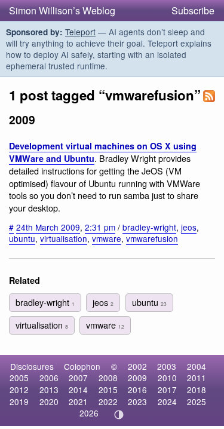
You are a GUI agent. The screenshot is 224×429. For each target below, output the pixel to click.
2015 (108, 390)
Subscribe (192, 10)
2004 (196, 366)
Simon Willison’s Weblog (62, 10)
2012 (19, 390)
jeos (189, 227)
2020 (49, 401)
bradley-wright (149, 227)
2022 (108, 401)
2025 (196, 401)
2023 (137, 401)
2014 (78, 390)
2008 (108, 378)
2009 (137, 378)
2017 (167, 390)
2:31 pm (100, 227)
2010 (167, 378)
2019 (19, 401)
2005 (19, 378)
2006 (49, 378)
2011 (196, 378)
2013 (49, 390)
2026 (89, 413)
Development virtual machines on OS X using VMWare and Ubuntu (103, 152)
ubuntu (22, 238)
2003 (166, 366)
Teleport (80, 32)
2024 (167, 401)
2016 (137, 390)
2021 (78, 401)
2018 (196, 390)
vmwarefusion (152, 238)
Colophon (82, 366)
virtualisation (63, 238)
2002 (137, 366)
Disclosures (32, 366)
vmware (106, 238)
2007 (78, 378)
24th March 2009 (48, 227)
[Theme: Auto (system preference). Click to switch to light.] (118, 414)
